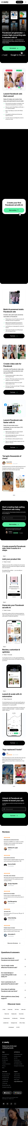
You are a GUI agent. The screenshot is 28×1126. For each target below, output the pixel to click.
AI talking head (17, 1056)
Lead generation (17, 1062)
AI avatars (4, 1056)
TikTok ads (4, 1083)
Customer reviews (6, 1063)
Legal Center (17, 1073)
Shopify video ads (6, 1085)
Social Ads (21, 1013)
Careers (4, 1062)
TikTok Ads (22, 1018)
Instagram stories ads (19, 1065)
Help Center (16, 1079)
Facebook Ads (7, 1018)
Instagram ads (5, 1077)
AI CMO (17, 1027)
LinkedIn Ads (5, 1022)
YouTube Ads (14, 1018)
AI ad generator (5, 1054)
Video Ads (23, 1009)
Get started (19, 2)
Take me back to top (23, 1123)
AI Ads (4, 1009)
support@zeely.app (18, 1081)
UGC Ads (17, 1009)
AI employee (11, 1027)
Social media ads (6, 1073)
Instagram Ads (14, 1022)
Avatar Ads (10, 1009)
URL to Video (22, 1022)
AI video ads (5, 1060)
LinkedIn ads (5, 1081)
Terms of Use (17, 1075)
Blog (3, 1067)
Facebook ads (5, 1075)
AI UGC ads (5, 1058)
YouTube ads (5, 1079)
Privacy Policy (17, 1077)
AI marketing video (18, 1063)
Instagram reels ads (6, 1087)
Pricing (3, 1065)
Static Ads (7, 1013)
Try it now (12, 336)
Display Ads (13, 1013)
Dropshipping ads (18, 1054)
